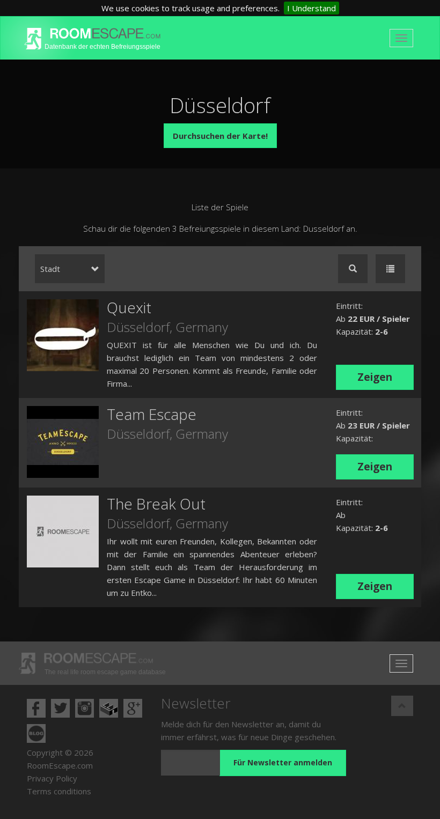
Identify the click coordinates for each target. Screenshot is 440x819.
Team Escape (151, 414)
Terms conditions (59, 791)
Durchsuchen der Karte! (220, 135)
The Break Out (156, 503)
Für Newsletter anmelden (282, 762)
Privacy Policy (52, 778)
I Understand (311, 8)
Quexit (129, 307)
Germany (201, 327)
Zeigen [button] (374, 377)
